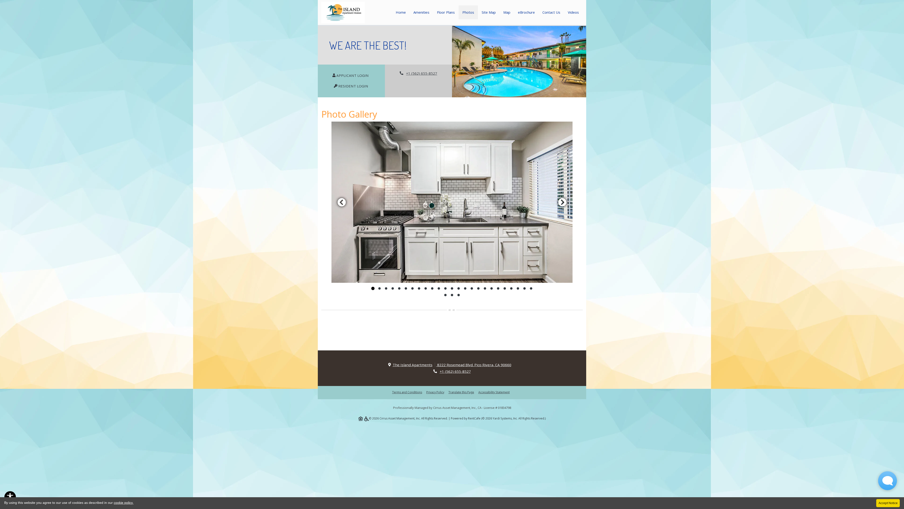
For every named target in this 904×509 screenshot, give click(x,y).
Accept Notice (888, 503)
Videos (573, 12)
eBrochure (526, 12)
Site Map (489, 12)
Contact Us (551, 12)
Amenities (421, 12)
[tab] (373, 288)
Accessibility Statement (494, 392)
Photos (468, 12)
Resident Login (355, 85)
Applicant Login (354, 75)
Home (401, 12)
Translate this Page (461, 392)
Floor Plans (446, 12)
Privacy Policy (435, 392)
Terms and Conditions (407, 392)
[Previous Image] (341, 202)
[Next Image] (562, 202)
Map (506, 12)
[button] (452, 202)
